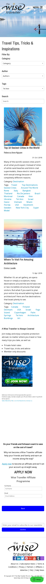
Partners (30, 567)
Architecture (32, 315)
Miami (29, 202)
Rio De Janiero (23, 193)
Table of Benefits (6, 401)
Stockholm (27, 204)
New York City (21, 207)
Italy (15, 190)
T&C (12, 401)
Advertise (24, 570)
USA (16, 204)
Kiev (30, 196)
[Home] (13, 8)
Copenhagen (19, 312)
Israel (30, 199)
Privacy (22, 567)
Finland (25, 306)
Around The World (29, 187)
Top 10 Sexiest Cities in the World (21, 148)
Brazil (37, 193)
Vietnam (17, 202)
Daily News (39, 570)
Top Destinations (29, 185)
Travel (14, 185)
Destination (18, 181)
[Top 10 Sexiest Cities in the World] (23, 126)
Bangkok (26, 190)
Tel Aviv (19, 199)
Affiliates (39, 567)
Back (23, 508)
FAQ (31, 570)
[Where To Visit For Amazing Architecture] (23, 238)
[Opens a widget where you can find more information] (37, 580)
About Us (14, 564)
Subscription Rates (27, 564)
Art (18, 318)
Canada (20, 196)
